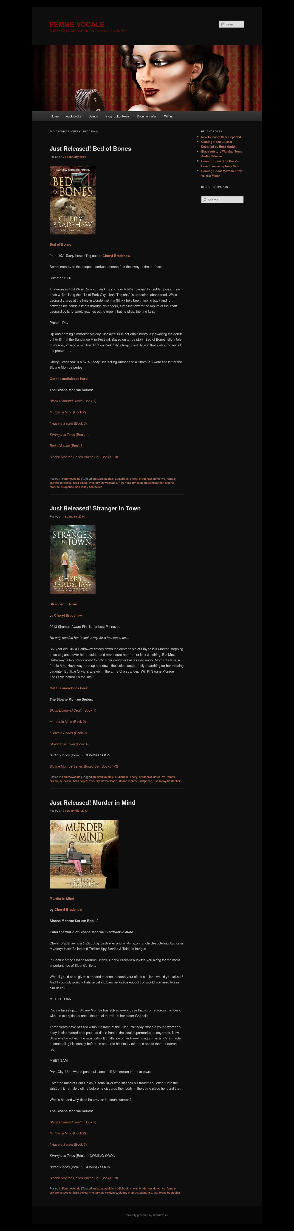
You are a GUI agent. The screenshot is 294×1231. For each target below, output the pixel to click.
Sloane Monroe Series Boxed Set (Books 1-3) (84, 456)
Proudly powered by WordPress (147, 1215)
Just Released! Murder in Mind (93, 802)
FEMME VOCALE (77, 24)
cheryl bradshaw (141, 478)
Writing (168, 116)
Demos (93, 116)
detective (159, 478)
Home (55, 116)
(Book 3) (68, 423)
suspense (67, 487)
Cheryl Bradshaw (116, 255)
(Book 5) (67, 445)
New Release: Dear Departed (221, 137)
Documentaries (147, 116)
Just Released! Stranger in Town (95, 508)
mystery (94, 483)
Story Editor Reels (117, 116)
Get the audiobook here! (69, 688)
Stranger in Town (63, 604)
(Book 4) (69, 434)
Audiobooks (74, 116)
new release (109, 483)
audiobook (122, 478)
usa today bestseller (88, 487)
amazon (98, 478)
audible (109, 478)
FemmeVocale (71, 478)
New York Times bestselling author (141, 483)
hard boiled (80, 483)
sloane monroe (128, 781)
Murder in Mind (62, 898)
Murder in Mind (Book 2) (68, 411)
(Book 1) (73, 400)
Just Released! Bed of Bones (90, 148)
